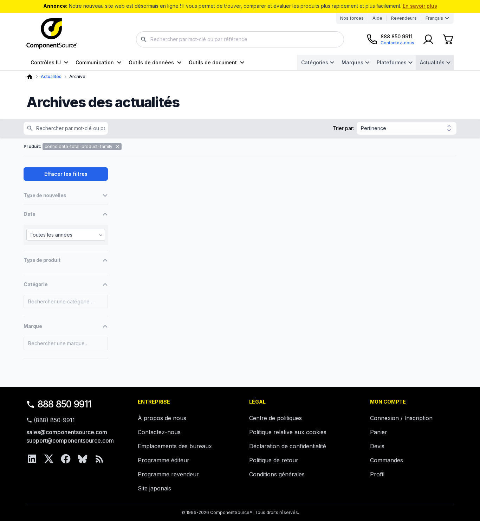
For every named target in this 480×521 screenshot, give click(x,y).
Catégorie (35, 284)
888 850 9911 (65, 404)
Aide (377, 18)
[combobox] (240, 39)
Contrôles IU (46, 62)
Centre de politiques (275, 418)
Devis (377, 446)
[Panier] (448, 39)
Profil (377, 474)
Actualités (432, 62)
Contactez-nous (159, 432)
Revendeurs (404, 18)
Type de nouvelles (45, 195)
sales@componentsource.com (66, 432)
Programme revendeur (168, 474)
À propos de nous (162, 418)
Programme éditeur (163, 460)
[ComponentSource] (51, 34)
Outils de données (151, 62)
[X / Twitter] (48, 458)
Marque (33, 326)
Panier (378, 432)
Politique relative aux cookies (287, 432)
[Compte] (428, 39)
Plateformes (392, 62)
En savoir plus (420, 6)
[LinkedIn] (32, 458)
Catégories (314, 62)
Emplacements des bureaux (175, 446)
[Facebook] (65, 458)
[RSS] (99, 458)
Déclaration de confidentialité (287, 446)
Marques (352, 62)
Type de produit (42, 260)
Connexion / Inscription (401, 418)
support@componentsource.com (70, 440)
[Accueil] (29, 76)
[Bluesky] (82, 458)
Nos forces (352, 18)
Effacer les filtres (65, 174)
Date (29, 214)
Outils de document (213, 62)
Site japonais (154, 488)
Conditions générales (277, 474)
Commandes (386, 460)
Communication (95, 62)
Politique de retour (273, 460)
